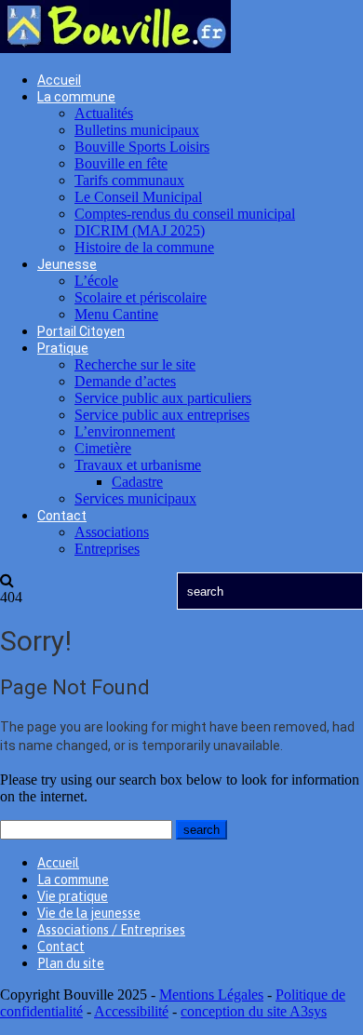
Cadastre (137, 482)
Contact (62, 515)
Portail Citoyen (81, 331)
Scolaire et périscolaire (140, 297)
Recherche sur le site (134, 364)
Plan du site (70, 963)
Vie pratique (72, 896)
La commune (76, 96)
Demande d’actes (125, 381)
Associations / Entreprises (111, 929)
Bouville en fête (121, 163)
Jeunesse (67, 264)
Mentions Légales (211, 994)
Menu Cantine (116, 314)
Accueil (59, 80)
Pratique (62, 348)
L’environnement (124, 431)
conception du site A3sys (254, 1011)
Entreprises (107, 549)
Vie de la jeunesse (89, 913)
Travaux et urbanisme (137, 465)
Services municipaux (135, 498)
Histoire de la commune (144, 247)
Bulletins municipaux (136, 130)
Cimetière (102, 448)
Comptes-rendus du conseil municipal (184, 214)
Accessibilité (131, 1011)
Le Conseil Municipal (138, 197)
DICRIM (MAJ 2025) (139, 230)
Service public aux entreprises (161, 415)
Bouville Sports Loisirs (141, 147)
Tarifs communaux (129, 180)
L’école (96, 281)
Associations (111, 532)
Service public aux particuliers (162, 398)
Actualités (103, 113)
